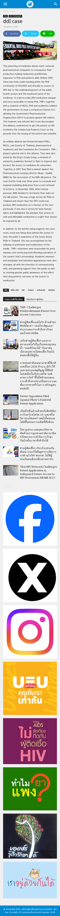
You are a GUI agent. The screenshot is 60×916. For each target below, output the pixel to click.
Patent (31, 290)
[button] (5, 4)
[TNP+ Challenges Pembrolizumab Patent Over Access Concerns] (10, 311)
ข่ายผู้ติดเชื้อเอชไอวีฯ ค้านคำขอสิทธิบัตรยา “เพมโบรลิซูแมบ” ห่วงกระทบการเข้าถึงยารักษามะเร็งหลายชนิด (38, 327)
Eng (13, 11)
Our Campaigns (15, 16)
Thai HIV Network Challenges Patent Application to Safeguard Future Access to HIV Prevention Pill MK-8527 (38, 472)
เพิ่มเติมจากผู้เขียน (34, 299)
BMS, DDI (14, 290)
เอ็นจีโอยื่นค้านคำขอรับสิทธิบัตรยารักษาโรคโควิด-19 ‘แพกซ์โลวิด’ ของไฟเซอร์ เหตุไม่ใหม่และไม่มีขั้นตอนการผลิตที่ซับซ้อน (38, 416)
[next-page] (10, 485)
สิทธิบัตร (51, 290)
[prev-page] (5, 485)
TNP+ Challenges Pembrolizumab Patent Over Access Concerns (38, 311)
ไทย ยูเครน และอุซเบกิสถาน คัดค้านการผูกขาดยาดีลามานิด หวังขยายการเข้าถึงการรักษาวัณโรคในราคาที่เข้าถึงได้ (38, 435)
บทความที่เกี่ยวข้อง (14, 299)
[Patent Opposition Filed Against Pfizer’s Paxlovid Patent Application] (10, 399)
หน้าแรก (6, 11)
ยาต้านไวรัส (41, 290)
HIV (23, 290)
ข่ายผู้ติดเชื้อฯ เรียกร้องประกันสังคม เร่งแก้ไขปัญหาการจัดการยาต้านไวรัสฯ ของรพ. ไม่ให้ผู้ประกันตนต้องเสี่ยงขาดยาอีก (38, 453)
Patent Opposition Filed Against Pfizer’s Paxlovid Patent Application (35, 400)
